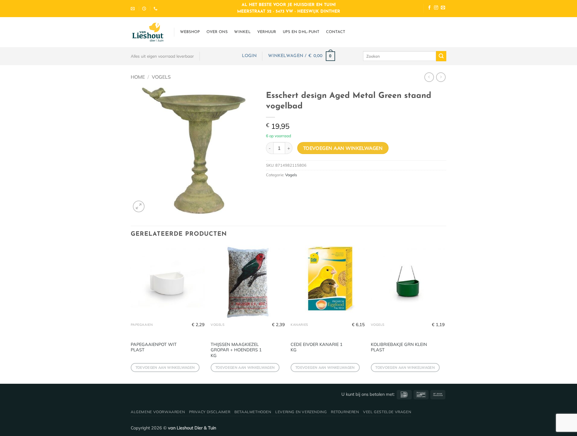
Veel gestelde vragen (387, 412)
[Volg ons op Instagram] (436, 8)
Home (138, 77)
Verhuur (266, 32)
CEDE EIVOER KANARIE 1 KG (317, 347)
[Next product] (429, 77)
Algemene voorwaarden (158, 412)
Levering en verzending (301, 412)
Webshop (190, 32)
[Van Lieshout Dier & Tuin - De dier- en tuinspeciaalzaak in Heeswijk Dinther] (148, 32)
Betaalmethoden (252, 412)
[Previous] (131, 314)
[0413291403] (156, 9)
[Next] (444, 314)
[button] (249, 56)
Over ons (216, 32)
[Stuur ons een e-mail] (443, 8)
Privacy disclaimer (209, 412)
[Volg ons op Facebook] (429, 8)
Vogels (161, 77)
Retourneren (345, 412)
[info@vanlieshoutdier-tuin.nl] (133, 9)
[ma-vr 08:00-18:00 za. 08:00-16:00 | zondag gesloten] (145, 9)
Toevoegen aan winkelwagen (343, 148)
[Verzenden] (441, 56)
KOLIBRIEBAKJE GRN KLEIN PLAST (399, 347)
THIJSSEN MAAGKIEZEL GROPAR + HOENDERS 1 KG (236, 350)
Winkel (242, 32)
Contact (335, 32)
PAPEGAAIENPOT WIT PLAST (154, 347)
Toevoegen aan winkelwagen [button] (165, 367)
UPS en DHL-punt (301, 32)
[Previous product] (440, 77)
